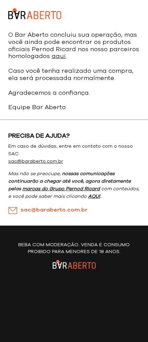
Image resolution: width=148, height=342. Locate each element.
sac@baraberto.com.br (35, 161)
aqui (59, 56)
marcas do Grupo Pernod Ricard (61, 188)
